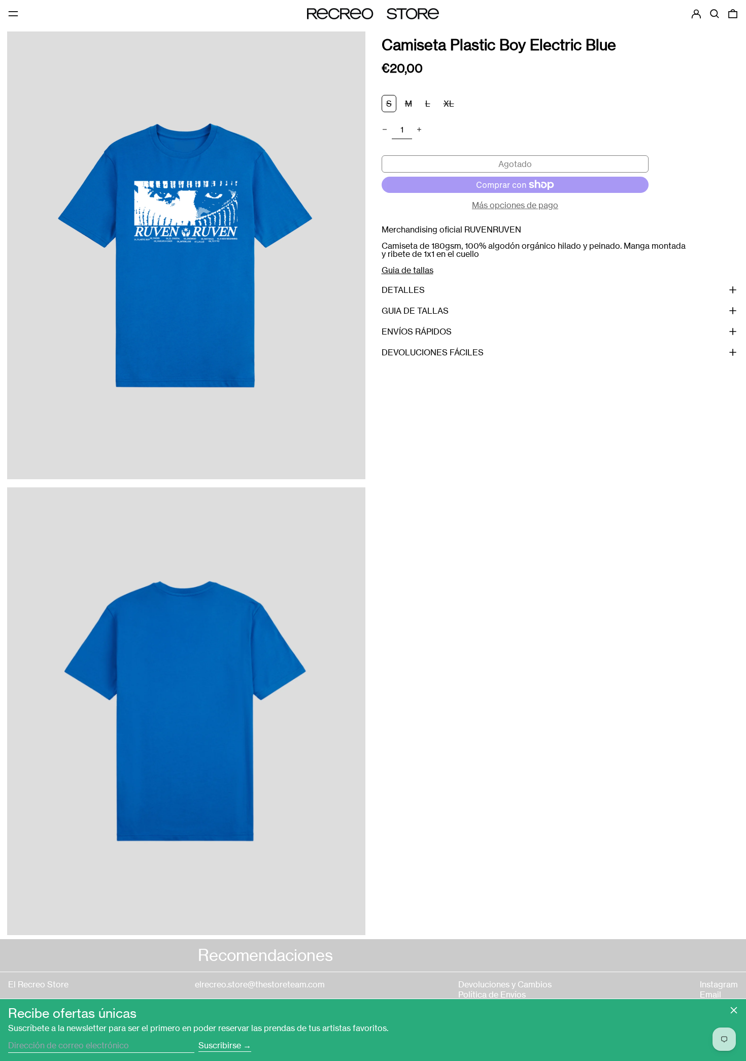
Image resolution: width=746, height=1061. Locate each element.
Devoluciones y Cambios (505, 984)
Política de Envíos (492, 994)
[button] (714, 14)
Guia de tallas (407, 270)
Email (710, 994)
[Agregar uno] (419, 129)
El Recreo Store (38, 984)
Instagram (719, 984)
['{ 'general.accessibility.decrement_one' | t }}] (385, 129)
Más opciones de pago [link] (515, 205)
